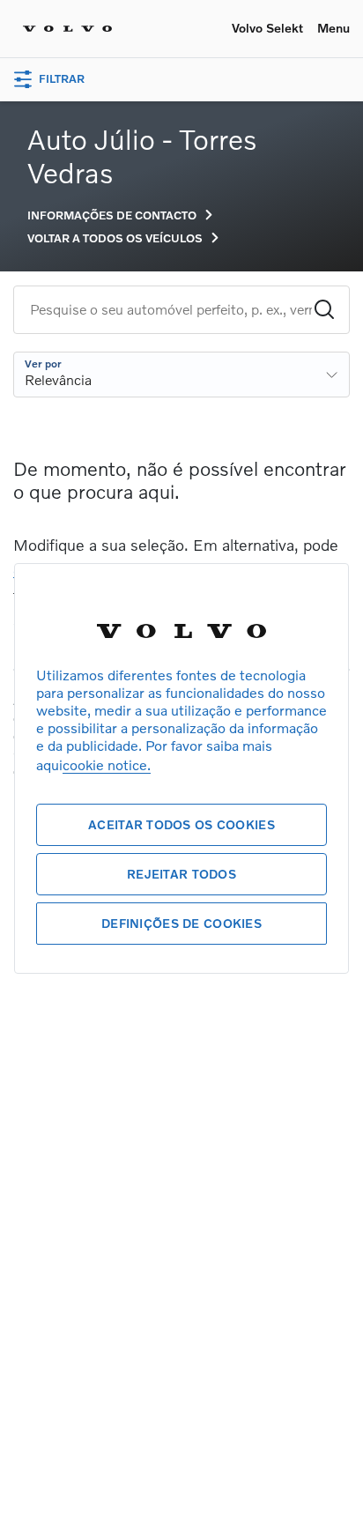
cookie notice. (107, 764)
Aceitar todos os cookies (181, 824)
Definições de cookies (181, 923)
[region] (181, 768)
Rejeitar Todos (181, 873)
